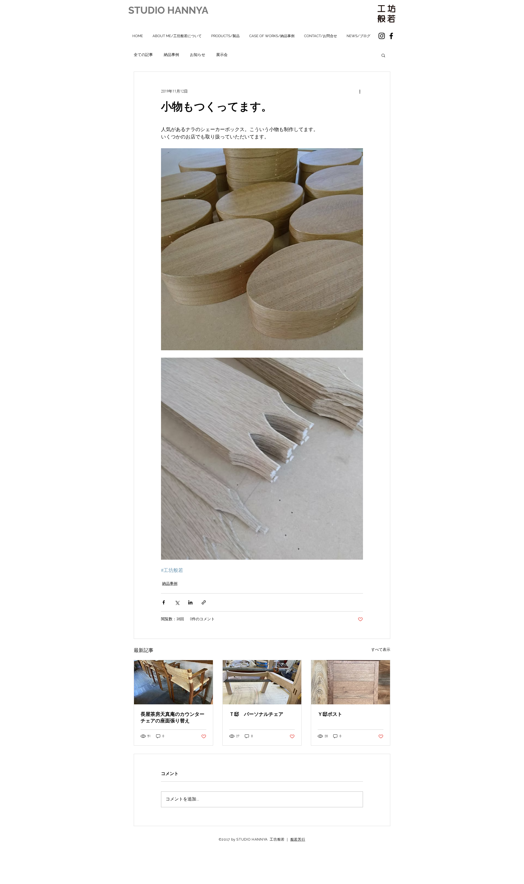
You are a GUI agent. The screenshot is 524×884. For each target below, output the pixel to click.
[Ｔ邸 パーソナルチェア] (262, 682)
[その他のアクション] (359, 91)
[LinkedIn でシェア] (190, 602)
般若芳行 (297, 839)
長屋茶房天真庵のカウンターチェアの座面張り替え (172, 717)
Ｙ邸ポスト (330, 714)
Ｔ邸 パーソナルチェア (256, 714)
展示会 (222, 55)
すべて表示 (380, 650)
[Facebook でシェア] (163, 602)
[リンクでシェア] (203, 602)
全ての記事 (143, 55)
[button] (383, 55)
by (233, 839)
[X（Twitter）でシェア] (177, 602)
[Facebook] (391, 36)
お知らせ (197, 55)
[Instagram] (381, 36)
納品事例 (171, 55)
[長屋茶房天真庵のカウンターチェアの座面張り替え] (173, 682)
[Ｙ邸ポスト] (350, 682)
